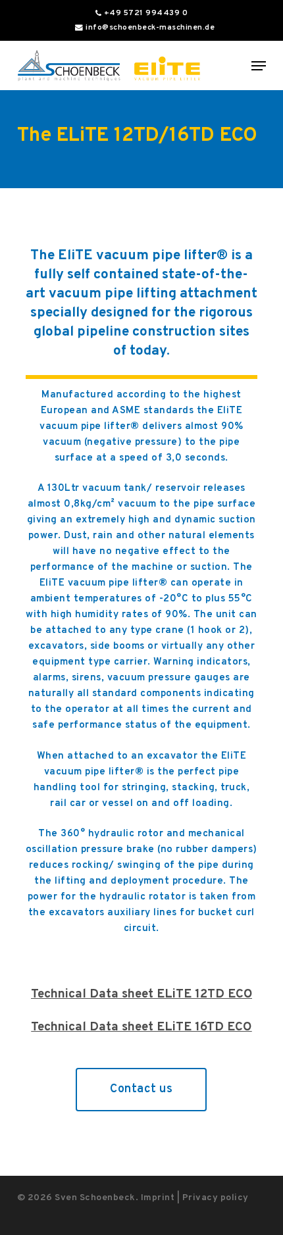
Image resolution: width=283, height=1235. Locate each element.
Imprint (158, 1197)
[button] (258, 65)
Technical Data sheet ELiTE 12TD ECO (141, 994)
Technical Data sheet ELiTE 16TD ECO (141, 1027)
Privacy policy (215, 1197)
